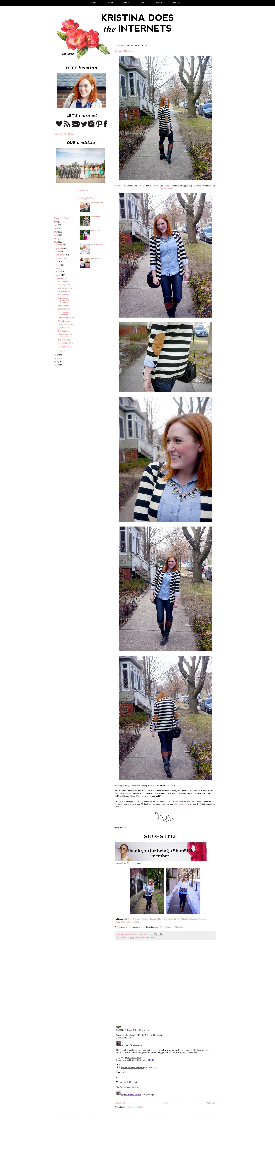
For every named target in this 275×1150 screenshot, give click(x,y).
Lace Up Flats (63, 328)
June (58, 265)
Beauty (159, 2)
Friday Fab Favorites (189, 919)
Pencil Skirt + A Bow (65, 343)
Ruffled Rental (63, 306)
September (60, 255)
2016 (56, 242)
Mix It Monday (164, 919)
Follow (80, 191)
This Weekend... (64, 281)
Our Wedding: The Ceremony (65, 335)
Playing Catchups (65, 347)
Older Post (210, 1103)
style (143, 938)
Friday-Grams (96, 259)
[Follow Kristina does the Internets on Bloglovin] (59, 126)
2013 (56, 362)
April (58, 272)
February (59, 278)
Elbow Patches (64, 321)
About (110, 2)
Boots (167, 186)
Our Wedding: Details (66, 318)
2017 (56, 239)
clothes (124, 938)
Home (93, 2)
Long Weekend (64, 309)
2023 (56, 222)
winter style (150, 938)
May (57, 268)
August (59, 258)
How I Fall (175, 919)
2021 (56, 225)
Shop (126, 2)
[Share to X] (158, 934)
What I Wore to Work (129, 922)
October (59, 252)
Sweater (118, 186)
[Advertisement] (78, 395)
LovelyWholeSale (165, 188)
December (60, 245)
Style (142, 2)
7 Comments (142, 934)
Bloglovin (179, 927)
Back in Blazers (64, 291)
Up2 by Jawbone (180, 804)
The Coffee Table (64, 340)
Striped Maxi (96, 217)
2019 (56, 232)
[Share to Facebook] (161, 934)
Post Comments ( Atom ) (134, 1107)
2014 (56, 358)
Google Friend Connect (162, 927)
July (57, 262)
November (60, 248)
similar (141, 186)
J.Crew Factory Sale (66, 324)
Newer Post (120, 1103)
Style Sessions (134, 919)
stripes (138, 938)
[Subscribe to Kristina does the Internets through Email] (75, 126)
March (58, 275)
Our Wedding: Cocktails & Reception (63, 300)
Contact (176, 2)
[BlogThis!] (155, 934)
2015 (56, 355)
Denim (155, 186)
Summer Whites (97, 203)
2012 (56, 365)
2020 (56, 228)
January (59, 351)
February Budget (64, 285)
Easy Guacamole (98, 245)
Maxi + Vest (95, 231)
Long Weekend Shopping (64, 313)
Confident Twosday (149, 919)
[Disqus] (165, 984)
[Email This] (152, 934)
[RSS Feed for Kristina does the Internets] (67, 126)
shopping (131, 938)
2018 (56, 235)
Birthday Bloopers (65, 288)
